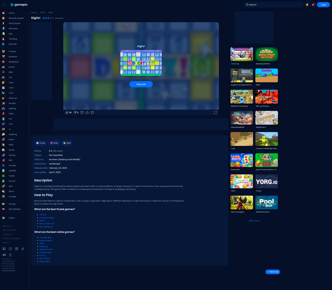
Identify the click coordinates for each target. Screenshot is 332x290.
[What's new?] (307, 4)
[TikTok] (23, 249)
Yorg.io (258, 191)
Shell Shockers (46, 249)
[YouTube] (4, 255)
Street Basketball (237, 127)
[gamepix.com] (19, 5)
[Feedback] (92, 112)
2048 (41, 243)
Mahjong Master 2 (263, 64)
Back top (274, 272)
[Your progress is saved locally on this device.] (87, 112)
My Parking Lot (46, 226)
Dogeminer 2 (261, 127)
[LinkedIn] (17, 249)
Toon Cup (235, 64)
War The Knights (237, 212)
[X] (10, 255)
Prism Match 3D (46, 223)
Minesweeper (45, 240)
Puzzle (42, 12)
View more (254, 220)
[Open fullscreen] (215, 112)
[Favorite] (313, 4)
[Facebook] (4, 249)
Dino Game (44, 258)
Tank (233, 148)
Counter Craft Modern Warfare (267, 148)
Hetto (258, 85)
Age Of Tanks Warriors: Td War (267, 169)
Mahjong (43, 246)
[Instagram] (10, 249)
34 (70, 112)
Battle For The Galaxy (239, 106)
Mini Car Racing (262, 106)
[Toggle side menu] (3, 4)
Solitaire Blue (45, 237)
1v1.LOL (42, 255)
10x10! (41, 220)
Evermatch (235, 169)
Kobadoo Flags (46, 217)
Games (34, 12)
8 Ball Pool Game (262, 212)
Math (69, 143)
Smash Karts (45, 252)
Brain (56, 143)
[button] (13, 13)
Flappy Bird (44, 261)
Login (323, 4)
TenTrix (42, 214)
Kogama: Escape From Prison (242, 85)
